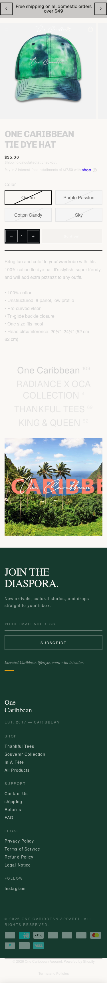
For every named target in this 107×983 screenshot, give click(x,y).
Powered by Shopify (79, 961)
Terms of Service (22, 849)
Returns (13, 809)
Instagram (15, 888)
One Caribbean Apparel (43, 961)
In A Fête (14, 762)
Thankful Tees (20, 746)
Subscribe (54, 642)
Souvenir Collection (25, 754)
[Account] (68, 29)
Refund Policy (19, 857)
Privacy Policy (19, 841)
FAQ (9, 817)
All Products (17, 770)
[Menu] (6, 29)
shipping (13, 801)
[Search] (22, 29)
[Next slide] (100, 9)
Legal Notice (18, 865)
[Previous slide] (6, 9)
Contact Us (16, 793)
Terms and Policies (54, 973)
